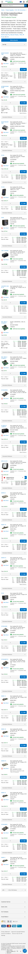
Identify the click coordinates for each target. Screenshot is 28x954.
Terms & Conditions (6, 933)
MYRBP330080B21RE (5, 87)
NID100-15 (3, 760)
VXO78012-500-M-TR (5, 287)
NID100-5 (3, 492)
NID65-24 (3, 729)
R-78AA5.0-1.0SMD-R (4, 426)
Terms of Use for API (17, 933)
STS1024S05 (4, 626)
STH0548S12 (4, 824)
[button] (2, 2)
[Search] (25, 5)
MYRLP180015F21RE (5, 122)
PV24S (2, 187)
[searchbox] (12, 5)
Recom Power (14, 34)
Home (2, 10)
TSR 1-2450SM (4, 250)
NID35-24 (3, 524)
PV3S (2, 593)
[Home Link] (12, 2)
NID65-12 (3, 696)
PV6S (2, 217)
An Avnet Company (5, 943)
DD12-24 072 (4, 461)
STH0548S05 (4, 390)
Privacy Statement (5, 931)
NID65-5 (3, 857)
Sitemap (3, 935)
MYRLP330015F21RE (5, 53)
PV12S (2, 155)
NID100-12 (3, 557)
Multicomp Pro (5, 34)
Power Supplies (10, 10)
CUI (8, 37)
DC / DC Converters (20, 10)
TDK (20, 34)
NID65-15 (3, 792)
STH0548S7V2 (4, 659)
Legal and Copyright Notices (18, 931)
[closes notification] (23, 477)
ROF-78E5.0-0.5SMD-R (4, 322)
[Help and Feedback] (25, 951)
